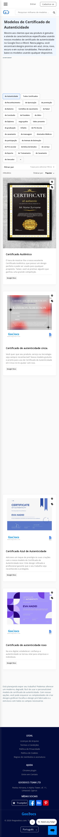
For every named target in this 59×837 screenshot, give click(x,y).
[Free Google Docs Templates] (6, 12)
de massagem (26, 134)
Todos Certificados (30, 96)
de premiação (46, 102)
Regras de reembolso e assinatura (29, 757)
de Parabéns (25, 115)
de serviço (46, 147)
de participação (11, 140)
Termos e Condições (29, 745)
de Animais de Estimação (31, 140)
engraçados (23, 121)
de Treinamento (24, 153)
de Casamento (41, 153)
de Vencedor (10, 159)
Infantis (23, 128)
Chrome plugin (29, 770)
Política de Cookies (29, 753)
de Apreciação (30, 102)
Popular (48, 173)
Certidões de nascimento (28, 109)
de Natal (46, 109)
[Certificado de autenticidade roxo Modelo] (29, 613)
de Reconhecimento (12, 102)
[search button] (54, 12)
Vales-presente (39, 121)
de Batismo (9, 109)
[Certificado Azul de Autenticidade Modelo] (29, 519)
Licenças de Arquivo (29, 741)
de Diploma (9, 121)
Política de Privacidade (29, 749)
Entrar (33, 4)
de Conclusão (10, 115)
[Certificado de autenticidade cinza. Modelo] (29, 316)
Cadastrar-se (48, 4)
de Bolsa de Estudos (29, 147)
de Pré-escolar (10, 147)
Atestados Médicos (44, 134)
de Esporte (9, 153)
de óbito (38, 115)
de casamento (10, 134)
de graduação (10, 128)
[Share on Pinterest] (52, 182)
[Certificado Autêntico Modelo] (29, 213)
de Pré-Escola (36, 128)
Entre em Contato (30, 774)
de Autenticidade (11, 96)
